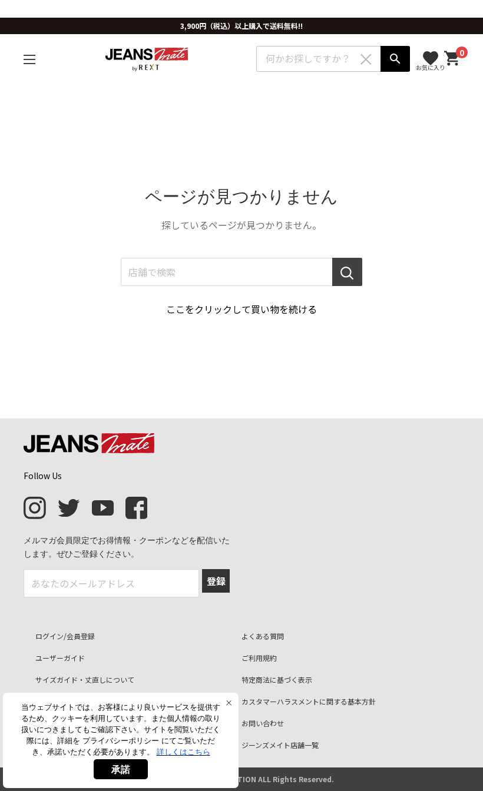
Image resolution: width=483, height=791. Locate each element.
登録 (216, 581)
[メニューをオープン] (29, 59)
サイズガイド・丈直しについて (84, 679)
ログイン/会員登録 (65, 636)
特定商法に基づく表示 (277, 679)
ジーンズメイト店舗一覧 (280, 745)
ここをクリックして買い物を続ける (241, 309)
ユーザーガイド (60, 658)
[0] (452, 59)
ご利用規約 (259, 658)
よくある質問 (263, 636)
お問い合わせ (263, 723)
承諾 (120, 769)
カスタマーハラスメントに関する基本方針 (309, 701)
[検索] (395, 59)
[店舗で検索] (347, 272)
